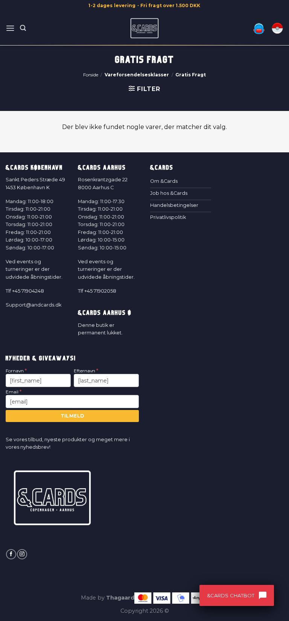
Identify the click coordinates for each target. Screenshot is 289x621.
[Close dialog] (273, 231)
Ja (75, 391)
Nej (76, 421)
